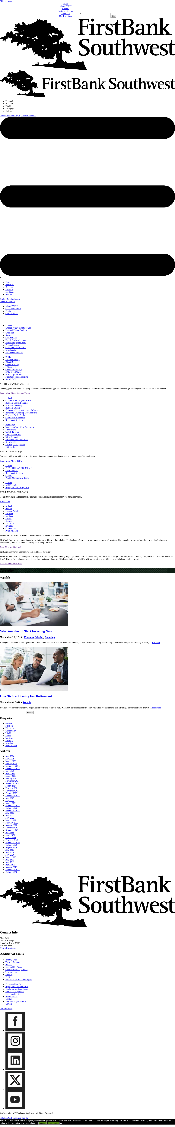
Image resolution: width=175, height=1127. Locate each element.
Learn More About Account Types (15, 393)
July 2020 (9, 850)
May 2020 (9, 855)
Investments (10, 350)
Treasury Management (15, 444)
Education (9, 523)
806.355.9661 (6, 1118)
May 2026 (9, 758)
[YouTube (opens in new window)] (15, 1108)
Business (9, 103)
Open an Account (28, 115)
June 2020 (9, 852)
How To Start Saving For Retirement (26, 696)
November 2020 (12, 842)
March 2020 (10, 857)
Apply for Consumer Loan (16, 986)
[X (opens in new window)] (15, 1089)
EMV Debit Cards (13, 372)
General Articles (12, 511)
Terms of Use (11, 972)
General (8, 723)
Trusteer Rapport (12, 962)
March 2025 (10, 776)
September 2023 (12, 795)
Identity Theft (11, 960)
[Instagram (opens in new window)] (15, 1050)
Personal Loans (12, 345)
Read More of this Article (11, 547)
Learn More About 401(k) (11, 461)
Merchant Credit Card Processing (19, 427)
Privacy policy (53, 1123)
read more (156, 642)
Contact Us (65, 13)
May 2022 (9, 818)
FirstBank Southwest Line (16, 377)
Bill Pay (8, 357)
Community (10, 528)
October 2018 (11, 872)
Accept (42, 1123)
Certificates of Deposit (15, 417)
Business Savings (13, 408)
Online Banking (12, 364)
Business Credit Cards (15, 415)
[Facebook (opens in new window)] (15, 1030)
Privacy (8, 964)
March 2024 (10, 786)
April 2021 (10, 835)
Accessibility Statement (15, 967)
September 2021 (12, 830)
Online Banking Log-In (10, 115)
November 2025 (12, 766)
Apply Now (5, 501)
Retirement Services (14, 352)
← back (8, 325)
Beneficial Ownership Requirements (21, 413)
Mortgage (9, 108)
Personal (9, 101)
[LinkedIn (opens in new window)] (15, 1069)
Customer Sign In (13, 984)
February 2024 (11, 788)
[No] (61, 1123)
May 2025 (9, 771)
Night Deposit (11, 437)
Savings (8, 335)
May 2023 (9, 800)
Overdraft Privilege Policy (16, 969)
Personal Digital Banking (16, 330)
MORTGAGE (11, 485)
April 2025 (10, 773)
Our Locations (65, 16)
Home (65, 3)
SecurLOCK (11, 379)
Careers (65, 8)
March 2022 (10, 820)
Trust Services (11, 470)
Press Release (11, 745)
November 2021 (12, 828)
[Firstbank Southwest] (87, 69)
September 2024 (12, 783)
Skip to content (6, 1)
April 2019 (10, 864)
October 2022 (11, 808)
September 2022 (12, 810)
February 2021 (11, 840)
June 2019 (9, 862)
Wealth (8, 106)
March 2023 (10, 803)
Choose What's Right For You (18, 328)
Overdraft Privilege (13, 369)
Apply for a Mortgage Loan (17, 487)
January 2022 (11, 825)
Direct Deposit (11, 362)
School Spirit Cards (13, 374)
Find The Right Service (15, 1001)
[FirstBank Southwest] (87, 926)
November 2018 (12, 869)
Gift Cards (9, 447)
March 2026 (10, 761)
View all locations (7, 948)
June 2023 (9, 798)
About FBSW (65, 6)
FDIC (8, 977)
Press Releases (11, 531)
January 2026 (11, 763)
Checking (9, 333)
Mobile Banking (12, 359)
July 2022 (9, 813)
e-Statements (10, 367)
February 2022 (11, 823)
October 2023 (11, 793)
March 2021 (10, 837)
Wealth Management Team (17, 478)
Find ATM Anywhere (14, 991)
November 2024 (12, 781)
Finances (9, 513)
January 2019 (11, 867)
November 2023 (12, 791)
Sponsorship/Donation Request (18, 979)
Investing (9, 526)
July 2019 (9, 860)
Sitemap (8, 974)
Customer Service (65, 11)
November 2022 (12, 805)
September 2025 (12, 768)
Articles (8, 111)
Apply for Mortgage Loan (16, 989)
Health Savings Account (15, 340)
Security (9, 521)
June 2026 (9, 756)
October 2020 (11, 845)
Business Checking (13, 405)
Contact (8, 475)
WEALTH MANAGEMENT (18, 468)
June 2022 (9, 815)
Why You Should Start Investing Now (26, 631)
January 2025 (11, 778)
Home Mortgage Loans (15, 342)
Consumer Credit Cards (15, 347)
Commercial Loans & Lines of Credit (21, 410)
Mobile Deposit (12, 432)
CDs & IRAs (11, 337)
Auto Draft (10, 425)
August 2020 (11, 847)
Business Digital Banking (16, 403)
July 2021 (9, 832)
